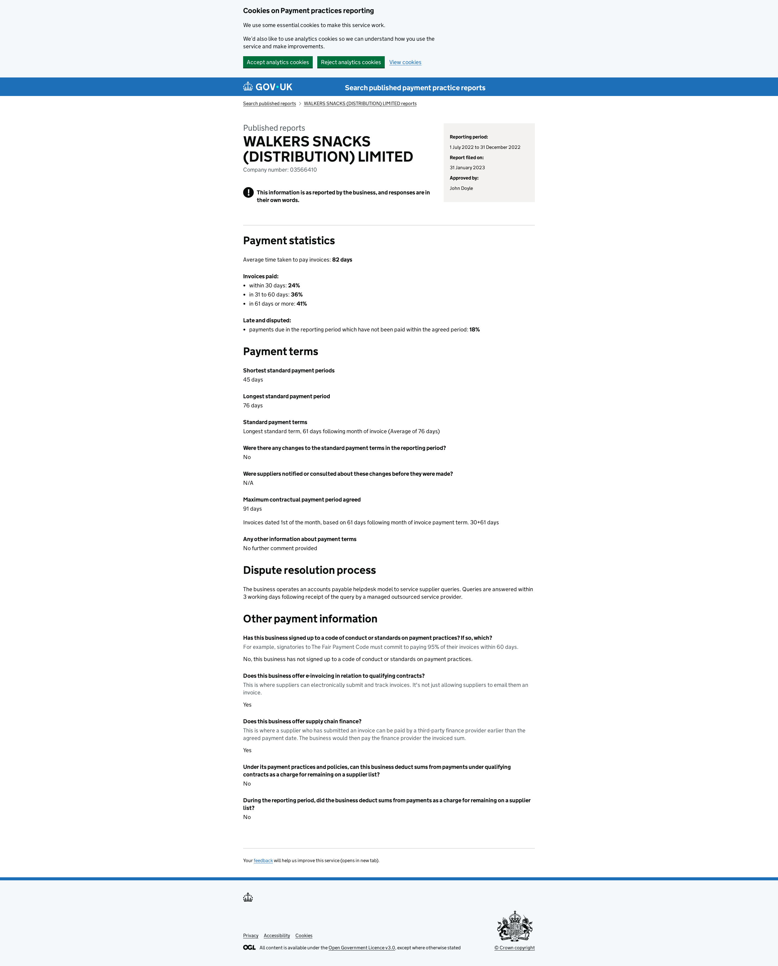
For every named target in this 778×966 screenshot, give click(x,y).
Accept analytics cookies (278, 62)
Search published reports (269, 103)
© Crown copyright (514, 948)
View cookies (405, 62)
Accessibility (277, 935)
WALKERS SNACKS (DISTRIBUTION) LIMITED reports (360, 103)
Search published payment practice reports (415, 87)
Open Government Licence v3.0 (362, 948)
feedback (263, 860)
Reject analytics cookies (351, 62)
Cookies (303, 935)
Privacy (250, 935)
